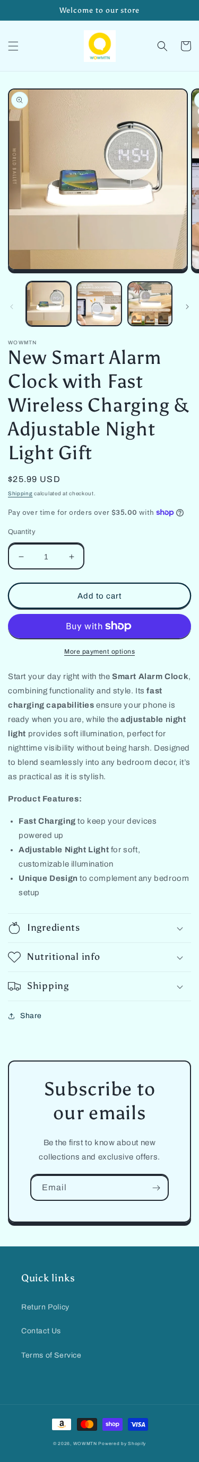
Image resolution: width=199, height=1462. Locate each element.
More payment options (99, 651)
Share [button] (31, 1016)
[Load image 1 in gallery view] (48, 303)
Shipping (20, 493)
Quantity (22, 532)
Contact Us (41, 1331)
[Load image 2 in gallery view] (99, 303)
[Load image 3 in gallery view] (149, 303)
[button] (13, 46)
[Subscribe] (156, 1188)
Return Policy (45, 1307)
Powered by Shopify (122, 1443)
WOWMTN (85, 1443)
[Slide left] (11, 306)
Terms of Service (51, 1355)
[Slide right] (187, 306)
